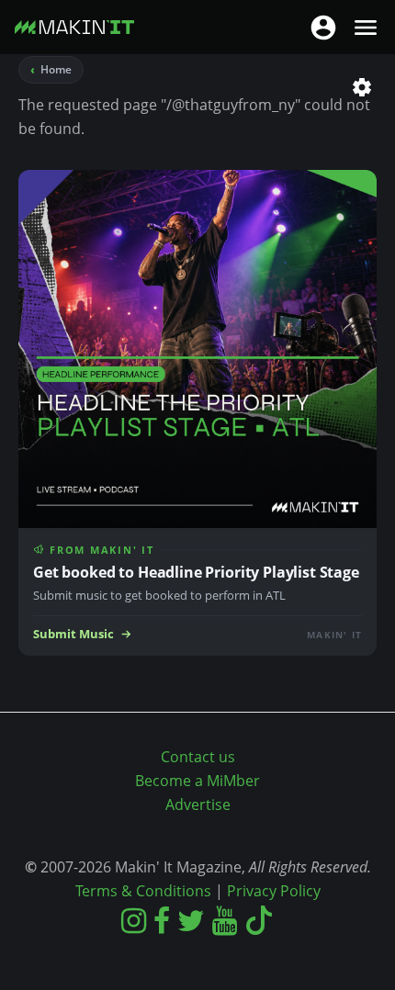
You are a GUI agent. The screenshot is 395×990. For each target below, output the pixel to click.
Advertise (198, 804)
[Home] (74, 30)
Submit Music (73, 634)
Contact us (198, 757)
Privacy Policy (274, 891)
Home (56, 69)
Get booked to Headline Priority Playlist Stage (196, 572)
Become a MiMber (197, 781)
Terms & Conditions (143, 891)
